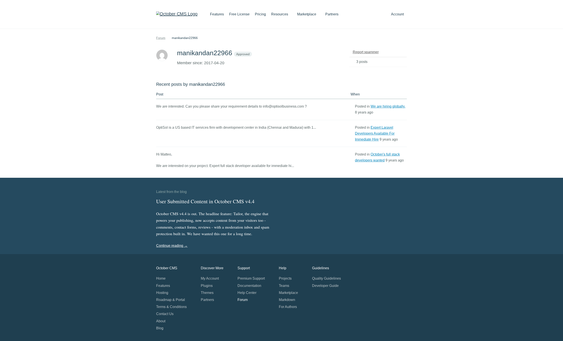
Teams (284, 286)
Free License (239, 14)
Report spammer (366, 52)
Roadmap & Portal (170, 300)
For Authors (288, 307)
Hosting (162, 293)
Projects (285, 278)
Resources (280, 14)
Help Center (247, 293)
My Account (210, 278)
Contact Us (165, 314)
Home (161, 278)
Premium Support (251, 278)
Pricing (260, 14)
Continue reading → (172, 246)
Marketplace (307, 14)
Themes (207, 293)
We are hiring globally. (388, 106)
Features (217, 14)
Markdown (287, 300)
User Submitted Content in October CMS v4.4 (205, 201)
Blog (159, 328)
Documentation (249, 286)
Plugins (207, 286)
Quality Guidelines (326, 278)
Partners (331, 14)
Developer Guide (325, 286)
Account (398, 14)
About (160, 321)
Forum (160, 38)
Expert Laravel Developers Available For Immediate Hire (375, 133)
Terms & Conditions (171, 307)
